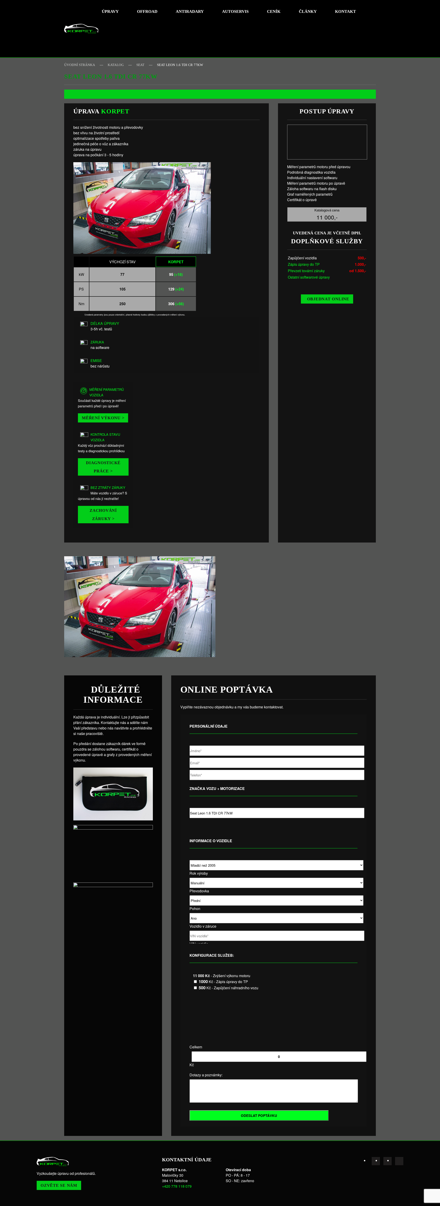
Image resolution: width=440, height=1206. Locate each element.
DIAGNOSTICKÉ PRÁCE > (103, 466)
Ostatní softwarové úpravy (309, 277)
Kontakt (345, 11)
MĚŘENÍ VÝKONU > (103, 418)
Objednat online (328, 299)
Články (308, 11)
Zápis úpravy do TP (304, 264)
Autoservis (235, 11)
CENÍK (273, 11)
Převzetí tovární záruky (306, 270)
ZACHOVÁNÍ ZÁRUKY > (103, 514)
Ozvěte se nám (59, 1185)
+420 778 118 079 (177, 1186)
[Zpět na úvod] (81, 28)
